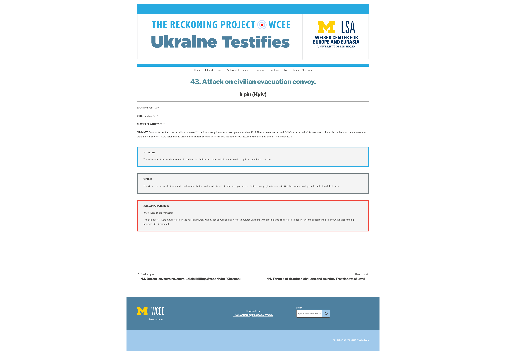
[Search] (326, 313)
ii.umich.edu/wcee (156, 319)
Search (299, 307)
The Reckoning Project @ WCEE (253, 315)
